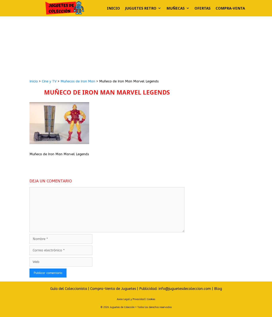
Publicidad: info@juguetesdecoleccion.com (175, 288)
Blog (218, 288)
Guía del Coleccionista (68, 288)
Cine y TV (49, 81)
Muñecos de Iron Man (78, 81)
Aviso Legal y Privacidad (131, 299)
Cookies (151, 299)
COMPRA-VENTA (230, 8)
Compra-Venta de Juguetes (113, 288)
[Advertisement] (136, 46)
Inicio (113, 8)
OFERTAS (202, 8)
